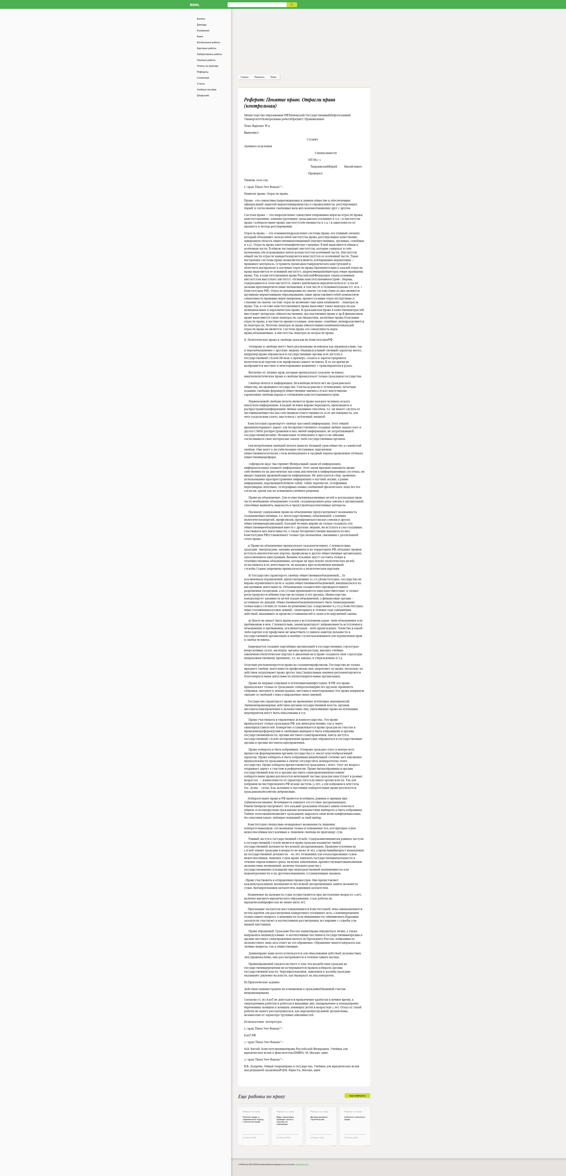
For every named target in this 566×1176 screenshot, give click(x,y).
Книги (200, 36)
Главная (245, 77)
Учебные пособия (206, 89)
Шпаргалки (203, 95)
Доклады (202, 24)
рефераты (259, 77)
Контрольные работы (208, 42)
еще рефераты (357, 1095)
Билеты (201, 19)
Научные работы (206, 60)
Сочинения (203, 78)
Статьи (201, 83)
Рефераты (202, 72)
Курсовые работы (206, 48)
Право (273, 77)
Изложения (203, 30)
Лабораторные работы (209, 54)
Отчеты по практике (207, 66)
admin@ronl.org (302, 1164)
